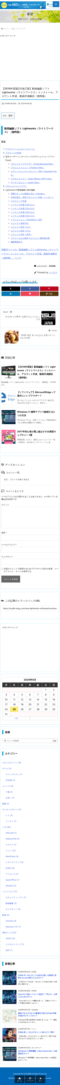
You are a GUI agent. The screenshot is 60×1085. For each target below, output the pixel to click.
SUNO (10, 868)
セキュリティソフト (16, 897)
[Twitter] (11, 288)
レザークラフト (14, 862)
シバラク (53, 272)
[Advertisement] (23, 57)
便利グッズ (9, 932)
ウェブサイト (7, 556)
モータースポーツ (11, 809)
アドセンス (12, 874)
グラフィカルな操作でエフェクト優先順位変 (30, 238)
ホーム (6, 28)
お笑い (10, 798)
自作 (9, 950)
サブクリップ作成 (18, 201)
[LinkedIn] (11, 294)
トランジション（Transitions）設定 (26, 219)
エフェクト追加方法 (19, 223)
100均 (10, 938)
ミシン (11, 850)
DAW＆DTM (12, 839)
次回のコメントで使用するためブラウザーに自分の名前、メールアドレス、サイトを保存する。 (31, 569)
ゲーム (6, 768)
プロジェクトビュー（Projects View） (28, 167)
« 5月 (16, 718)
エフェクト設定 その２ (21, 231)
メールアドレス (8, 544)
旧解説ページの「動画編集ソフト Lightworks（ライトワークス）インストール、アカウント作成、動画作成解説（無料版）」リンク (29, 253)
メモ (6, 827)
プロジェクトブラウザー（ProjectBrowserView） (32, 164)
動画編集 (52, 266)
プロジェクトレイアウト (16, 186)
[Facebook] (30, 288)
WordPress (12, 856)
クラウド (11, 844)
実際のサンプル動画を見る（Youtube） (28, 193)
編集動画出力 (16, 242)
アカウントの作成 (13, 153)
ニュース (7, 786)
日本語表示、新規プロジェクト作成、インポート (32, 197)
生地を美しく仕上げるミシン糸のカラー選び (36, 1032)
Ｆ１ (9, 815)
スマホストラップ (15, 944)
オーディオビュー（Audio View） (25, 182)
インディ (11, 821)
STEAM (10, 780)
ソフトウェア (20, 28)
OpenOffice (12, 880)
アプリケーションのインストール (20, 149)
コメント (5, 504)
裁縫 (5, 803)
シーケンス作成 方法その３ (23, 212)
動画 (5, 915)
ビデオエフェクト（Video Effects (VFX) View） (32, 179)
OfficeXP (11, 833)
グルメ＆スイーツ (11, 762)
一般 (9, 792)
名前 (4, 532)
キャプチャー (13, 909)
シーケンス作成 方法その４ (23, 216)
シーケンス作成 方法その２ (23, 208)
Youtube (11, 921)
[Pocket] (30, 294)
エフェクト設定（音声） (21, 234)
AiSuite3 (11, 885)
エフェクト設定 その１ (21, 227)
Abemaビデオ (13, 926)
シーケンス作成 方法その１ (23, 204)
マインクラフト (14, 774)
